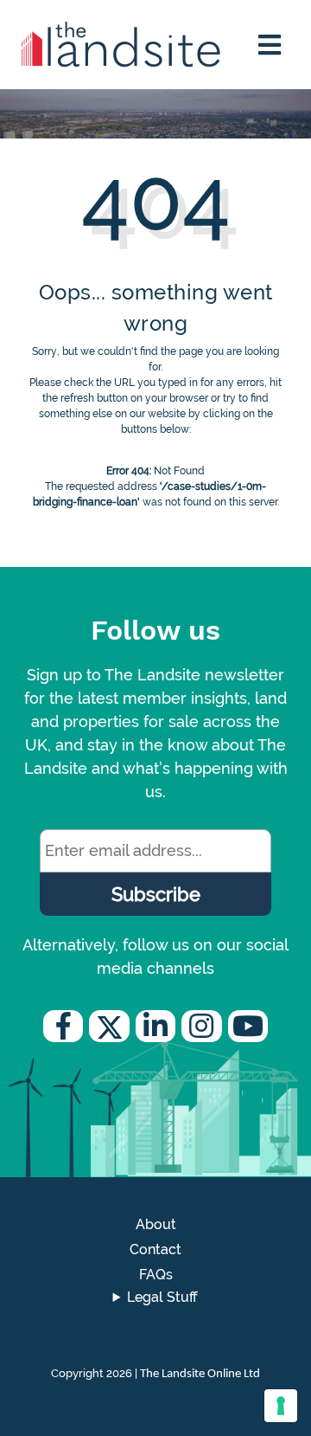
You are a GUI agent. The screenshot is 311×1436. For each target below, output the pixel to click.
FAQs (156, 1274)
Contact (155, 1249)
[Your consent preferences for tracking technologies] (280, 1405)
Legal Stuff (162, 1297)
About (156, 1224)
